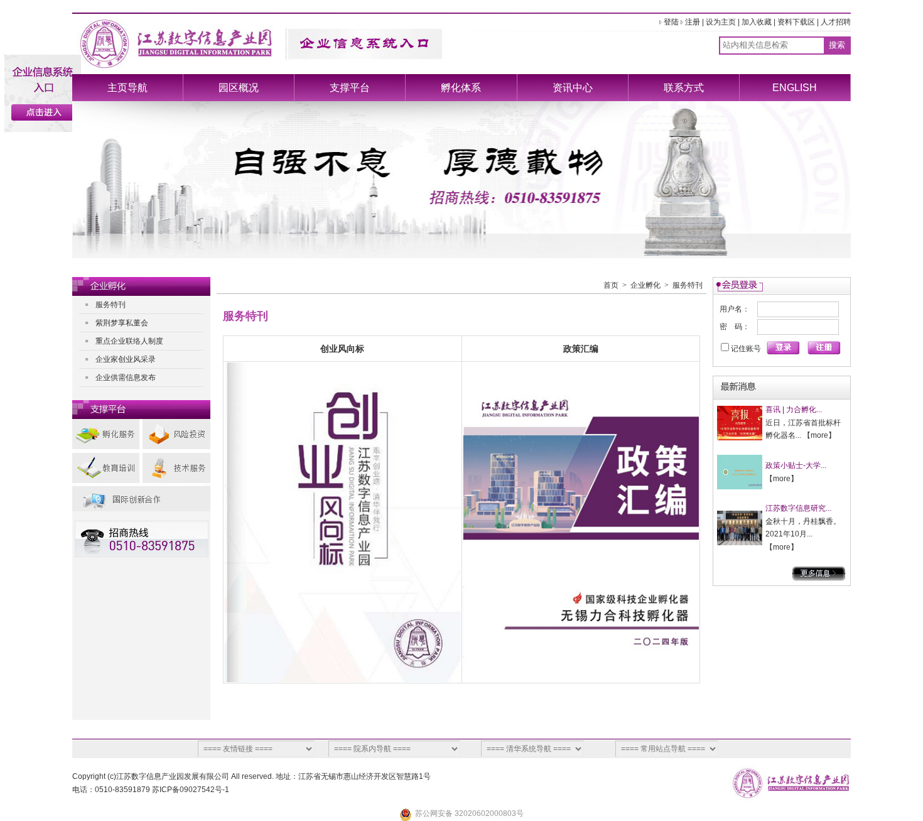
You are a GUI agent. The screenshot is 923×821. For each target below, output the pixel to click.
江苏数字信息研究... (798, 508)
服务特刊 (110, 304)
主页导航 (127, 87)
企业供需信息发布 (125, 377)
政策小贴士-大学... (795, 465)
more (819, 435)
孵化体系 (461, 87)
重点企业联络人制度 (129, 341)
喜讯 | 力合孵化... (793, 409)
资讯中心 (573, 87)
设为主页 (721, 22)
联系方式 (684, 87)
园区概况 (239, 87)
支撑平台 (350, 87)
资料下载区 (796, 22)
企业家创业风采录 (125, 359)
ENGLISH (794, 87)
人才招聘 (836, 22)
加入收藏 (757, 22)
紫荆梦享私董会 (121, 322)
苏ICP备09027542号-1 (190, 789)
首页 (610, 285)
